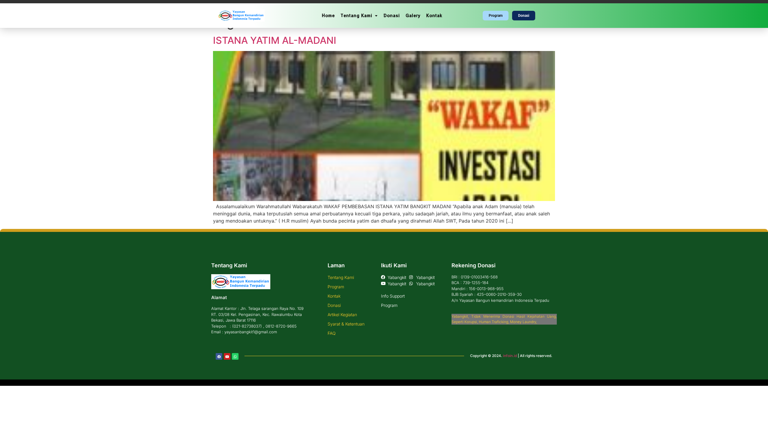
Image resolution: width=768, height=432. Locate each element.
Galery (413, 15)
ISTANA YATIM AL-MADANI (274, 40)
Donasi (392, 15)
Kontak (434, 15)
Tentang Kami (356, 15)
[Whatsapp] (235, 356)
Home (328, 15)
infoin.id (510, 355)
